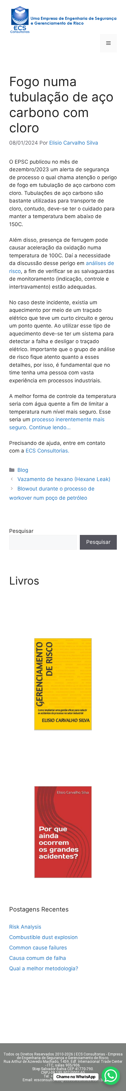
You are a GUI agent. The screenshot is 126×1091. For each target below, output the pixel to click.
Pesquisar (21, 531)
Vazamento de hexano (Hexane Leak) (63, 479)
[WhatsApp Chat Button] (111, 1075)
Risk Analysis (25, 927)
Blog (22, 470)
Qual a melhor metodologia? (43, 968)
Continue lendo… (50, 427)
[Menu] (108, 43)
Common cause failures (38, 948)
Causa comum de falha (37, 958)
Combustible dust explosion (43, 937)
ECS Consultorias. (47, 451)
